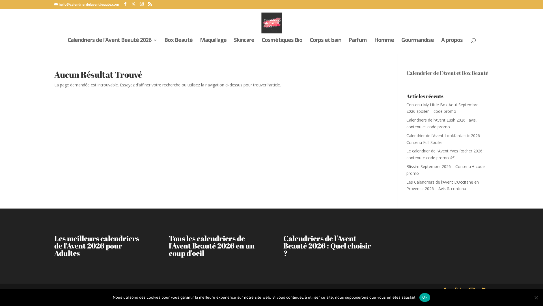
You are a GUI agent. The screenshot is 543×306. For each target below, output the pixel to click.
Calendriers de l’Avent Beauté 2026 (109, 41)
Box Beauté (178, 41)
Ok (424, 297)
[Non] (536, 297)
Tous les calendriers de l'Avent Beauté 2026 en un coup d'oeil (212, 245)
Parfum (358, 41)
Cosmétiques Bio (282, 41)
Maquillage (213, 41)
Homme (384, 41)
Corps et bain (325, 41)
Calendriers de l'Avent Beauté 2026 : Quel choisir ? (327, 245)
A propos (452, 41)
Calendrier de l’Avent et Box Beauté (447, 72)
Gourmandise (417, 41)
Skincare (244, 41)
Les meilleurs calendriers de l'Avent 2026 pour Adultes (96, 245)
